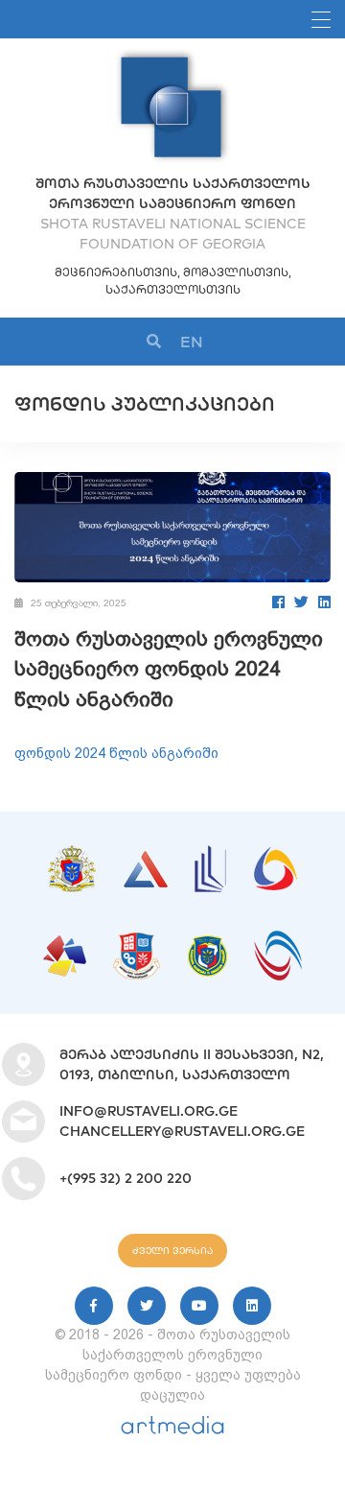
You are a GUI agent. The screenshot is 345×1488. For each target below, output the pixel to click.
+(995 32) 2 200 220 (125, 1178)
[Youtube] (199, 1306)
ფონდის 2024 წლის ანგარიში (116, 753)
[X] (146, 1306)
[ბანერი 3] (210, 854)
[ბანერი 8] (278, 940)
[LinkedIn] (324, 602)
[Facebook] (278, 602)
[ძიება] (154, 342)
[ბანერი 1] (72, 854)
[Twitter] (301, 602)
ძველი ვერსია (172, 1250)
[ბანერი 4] (275, 856)
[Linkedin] (252, 1306)
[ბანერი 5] (64, 945)
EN (191, 341)
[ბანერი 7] (207, 945)
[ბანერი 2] (146, 860)
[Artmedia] (172, 1429)
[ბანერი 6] (136, 942)
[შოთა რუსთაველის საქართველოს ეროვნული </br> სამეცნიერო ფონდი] (172, 57)
